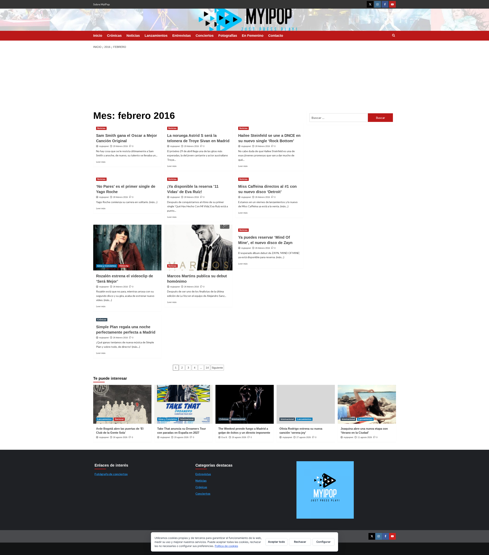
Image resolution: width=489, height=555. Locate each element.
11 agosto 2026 (365, 437)
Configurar (323, 541)
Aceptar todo (276, 541)
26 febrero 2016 (262, 197)
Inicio (97, 36)
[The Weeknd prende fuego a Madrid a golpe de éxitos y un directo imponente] (244, 404)
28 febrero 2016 (262, 146)
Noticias (133, 36)
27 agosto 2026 (303, 437)
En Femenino (252, 36)
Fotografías (227, 36)
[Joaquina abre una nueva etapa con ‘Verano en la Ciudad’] (367, 404)
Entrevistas (181, 36)
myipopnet (104, 146)
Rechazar (300, 541)
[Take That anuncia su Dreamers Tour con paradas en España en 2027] (183, 404)
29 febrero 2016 (120, 146)
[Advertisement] (244, 80)
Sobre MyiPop (101, 4)
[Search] (393, 35)
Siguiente (217, 367)
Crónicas (114, 36)
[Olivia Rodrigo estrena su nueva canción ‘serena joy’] (306, 404)
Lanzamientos (156, 36)
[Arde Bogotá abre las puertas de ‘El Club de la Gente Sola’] (122, 404)
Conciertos (205, 36)
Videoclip (124, 266)
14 (207, 367)
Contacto (275, 36)
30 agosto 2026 (120, 437)
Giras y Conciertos (106, 266)
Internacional (186, 419)
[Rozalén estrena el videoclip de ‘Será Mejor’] (127, 247)
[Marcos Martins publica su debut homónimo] (198, 247)
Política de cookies (226, 546)
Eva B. (224, 437)
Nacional (119, 419)
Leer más (100, 161)
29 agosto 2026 (181, 437)
